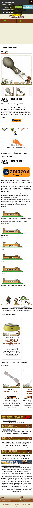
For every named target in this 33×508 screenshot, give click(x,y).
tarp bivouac (26, 445)
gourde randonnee (25, 481)
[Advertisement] (16, 34)
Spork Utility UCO (11, 391)
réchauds (16, 307)
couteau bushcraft (11, 433)
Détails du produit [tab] (20, 153)
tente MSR (28, 469)
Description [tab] (6, 153)
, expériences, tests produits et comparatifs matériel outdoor (17, 466)
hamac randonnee (14, 445)
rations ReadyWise (16, 491)
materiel (11, 431)
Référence (4, 104)
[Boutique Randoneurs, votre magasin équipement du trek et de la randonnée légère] (16, 496)
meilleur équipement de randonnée (14, 448)
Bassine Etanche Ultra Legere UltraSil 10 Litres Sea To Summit (11, 342)
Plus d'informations (27, 6)
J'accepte (19, 7)
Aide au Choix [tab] (6, 156)
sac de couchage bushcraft (21, 434)
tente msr (5, 480)
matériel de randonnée (18, 422)
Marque (16, 104)
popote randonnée (24, 310)
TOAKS (21, 104)
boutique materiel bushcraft (10, 475)
